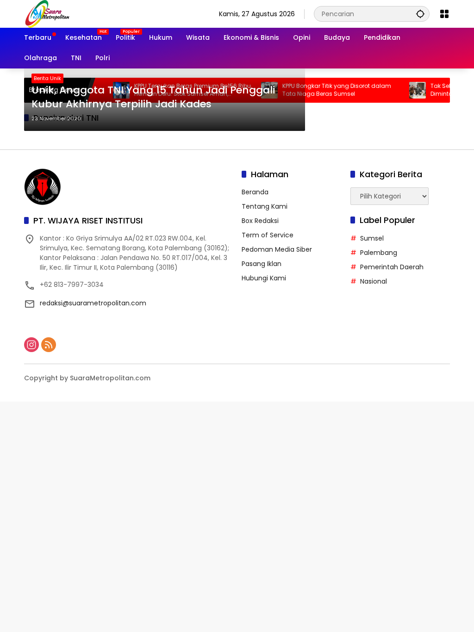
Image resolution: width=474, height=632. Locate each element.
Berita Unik (47, 78)
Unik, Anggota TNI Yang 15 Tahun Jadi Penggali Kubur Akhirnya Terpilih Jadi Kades (153, 97)
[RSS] (48, 344)
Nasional (373, 281)
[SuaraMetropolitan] (47, 13)
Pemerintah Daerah (392, 267)
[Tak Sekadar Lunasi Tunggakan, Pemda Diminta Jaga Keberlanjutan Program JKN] (408, 90)
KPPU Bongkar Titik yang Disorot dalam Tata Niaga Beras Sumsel (328, 90)
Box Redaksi (260, 220)
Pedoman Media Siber (277, 249)
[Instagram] (31, 344)
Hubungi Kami (264, 278)
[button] (420, 13)
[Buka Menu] (444, 13)
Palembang (378, 252)
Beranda (255, 192)
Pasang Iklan (261, 263)
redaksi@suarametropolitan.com (93, 303)
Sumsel (372, 238)
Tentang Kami (264, 206)
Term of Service (267, 235)
